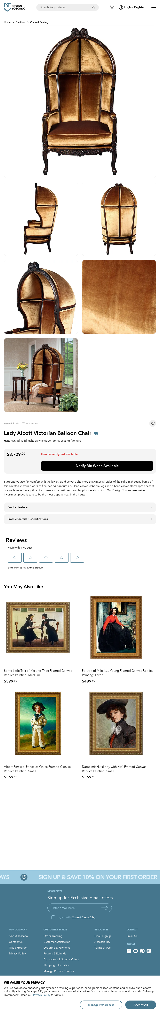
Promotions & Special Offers (61, 959)
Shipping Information (57, 965)
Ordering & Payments (57, 947)
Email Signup (102, 936)
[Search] (93, 7)
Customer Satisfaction (57, 942)
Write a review (30, 423)
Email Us (132, 936)
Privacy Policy (89, 917)
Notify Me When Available (97, 465)
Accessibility (102, 942)
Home (7, 22)
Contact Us (15, 942)
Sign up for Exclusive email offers (80, 897)
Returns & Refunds (55, 953)
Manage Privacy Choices (59, 971)
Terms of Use (102, 947)
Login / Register (134, 7)
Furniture (20, 22)
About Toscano (18, 936)
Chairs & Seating (39, 22)
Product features (18, 507)
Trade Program (18, 947)
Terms (75, 917)
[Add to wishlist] (152, 423)
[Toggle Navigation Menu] (153, 7)
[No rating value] (10, 423)
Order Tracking (53, 936)
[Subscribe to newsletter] (104, 908)
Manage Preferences (101, 1005)
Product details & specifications (28, 519)
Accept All (140, 1005)
